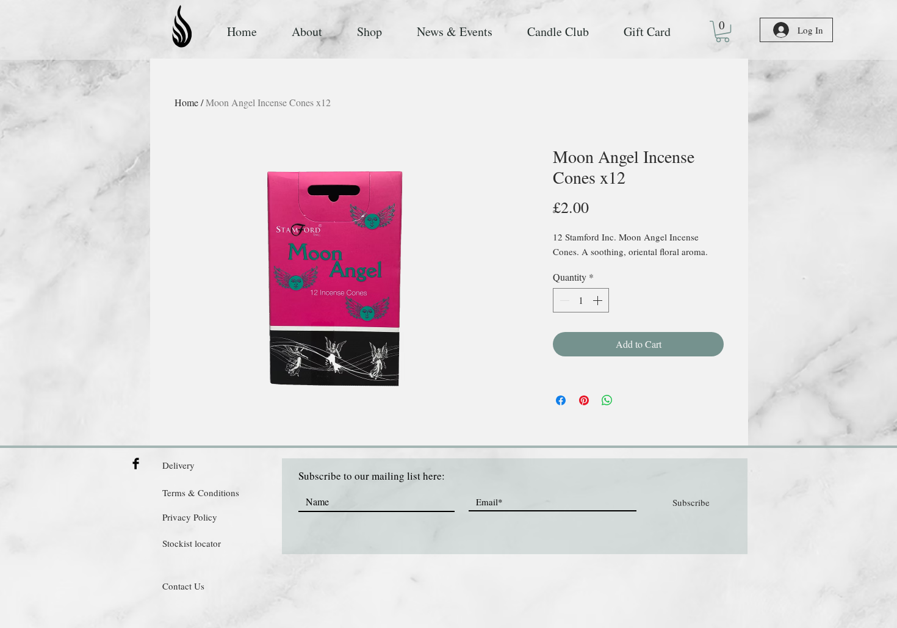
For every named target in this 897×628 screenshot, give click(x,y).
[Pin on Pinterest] (584, 400)
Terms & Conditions (200, 492)
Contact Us (183, 586)
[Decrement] (563, 300)
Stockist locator (191, 543)
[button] (722, 31)
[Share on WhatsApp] (607, 400)
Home (186, 102)
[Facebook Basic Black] (136, 463)
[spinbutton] (581, 300)
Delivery (178, 465)
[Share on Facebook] (560, 400)
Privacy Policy (189, 517)
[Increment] (598, 300)
